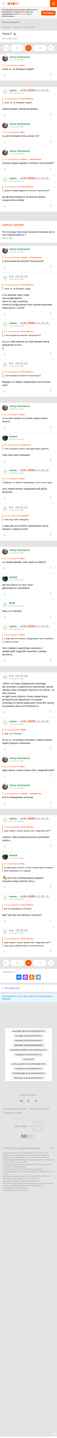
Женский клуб (29, 27)
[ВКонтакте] (18, 977)
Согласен (48, 13)
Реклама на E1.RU (39, 1109)
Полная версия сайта (14, 1109)
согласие (22, 14)
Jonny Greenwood (19, 57)
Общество (16, 27)
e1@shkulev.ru (35, 1181)
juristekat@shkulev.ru (34, 1186)
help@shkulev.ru (22, 1188)
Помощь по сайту (12, 1113)
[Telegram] (38, 977)
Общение (6, 27)
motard (13, 436)
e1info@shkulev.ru (17, 1186)
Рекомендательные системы (15, 1190)
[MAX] (25, 977)
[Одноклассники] (31, 977)
